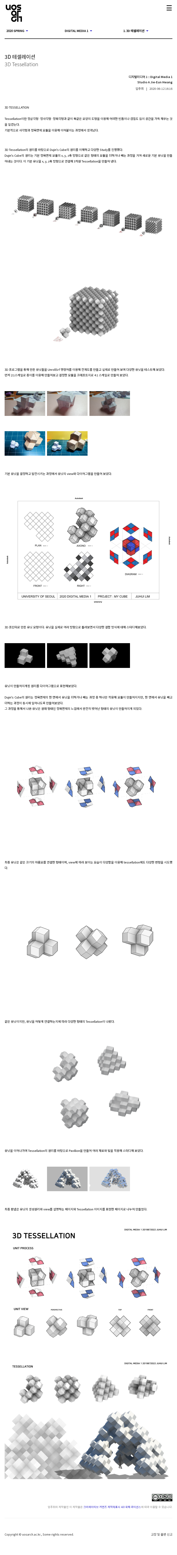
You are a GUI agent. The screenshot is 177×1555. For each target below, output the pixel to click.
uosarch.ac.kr (31, 1534)
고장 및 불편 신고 (161, 1534)
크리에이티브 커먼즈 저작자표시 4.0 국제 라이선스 (112, 1507)
